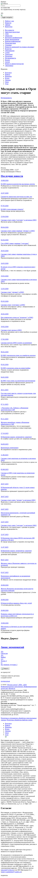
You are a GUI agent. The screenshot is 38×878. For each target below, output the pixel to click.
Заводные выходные (12, 32)
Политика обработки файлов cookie (19, 720)
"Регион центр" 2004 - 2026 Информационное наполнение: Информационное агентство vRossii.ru (19, 686)
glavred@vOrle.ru (7, 870)
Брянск (7, 74)
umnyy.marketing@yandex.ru (11, 872)
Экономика (9, 65)
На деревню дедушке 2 (9, 663)
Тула (6, 84)
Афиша (7, 25)
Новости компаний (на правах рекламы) (19, 47)
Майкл (3, 656)
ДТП (7, 34)
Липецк (8, 80)
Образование (9, 51)
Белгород (8, 72)
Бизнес (7, 60)
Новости (8, 23)
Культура (8, 49)
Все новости (9, 30)
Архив (7, 62)
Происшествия (10, 43)
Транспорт (9, 54)
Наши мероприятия (12, 39)
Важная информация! (13, 41)
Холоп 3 (4, 660)
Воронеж (8, 76)
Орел (7, 82)
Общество (8, 36)
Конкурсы (8, 26)
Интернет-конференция (13, 37)
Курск (7, 78)
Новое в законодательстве (14, 64)
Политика (8, 56)
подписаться (5, 681)
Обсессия (4, 652)
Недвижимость (10, 58)
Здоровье (8, 45)
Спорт (7, 52)
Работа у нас (9, 21)
